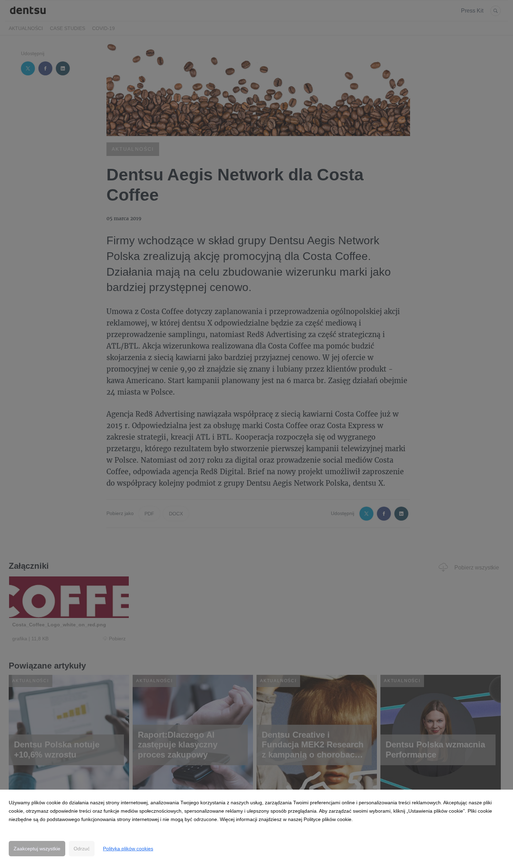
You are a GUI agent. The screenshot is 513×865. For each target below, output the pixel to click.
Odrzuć (82, 848)
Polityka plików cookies (128, 848)
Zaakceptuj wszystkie (37, 848)
